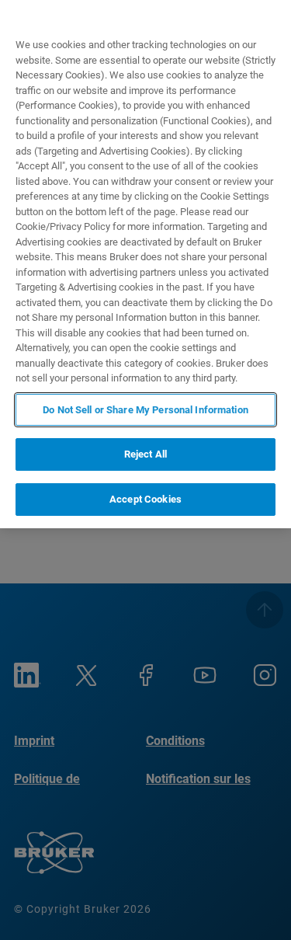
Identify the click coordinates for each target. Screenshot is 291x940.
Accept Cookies (145, 499)
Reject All (145, 454)
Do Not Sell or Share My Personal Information (145, 410)
